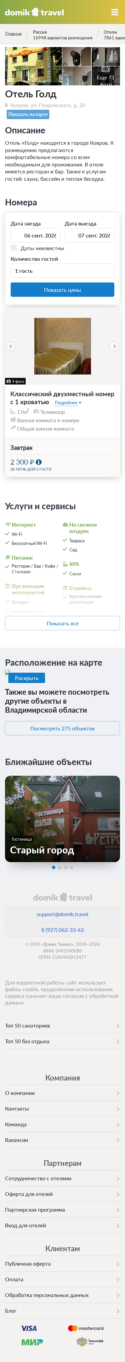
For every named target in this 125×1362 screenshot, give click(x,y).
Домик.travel (34, 12)
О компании (20, 1093)
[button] (11, 346)
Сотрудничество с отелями (38, 1178)
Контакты (17, 1108)
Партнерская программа (35, 1209)
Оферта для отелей (29, 1194)
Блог (11, 1310)
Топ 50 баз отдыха (27, 1041)
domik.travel (62, 896)
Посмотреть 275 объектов (62, 728)
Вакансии (16, 1140)
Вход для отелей (25, 1225)
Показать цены (62, 289)
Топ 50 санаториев (27, 1025)
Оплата (14, 1279)
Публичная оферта (28, 1263)
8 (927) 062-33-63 (62, 929)
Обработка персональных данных (47, 1295)
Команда (16, 1124)
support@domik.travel (62, 914)
